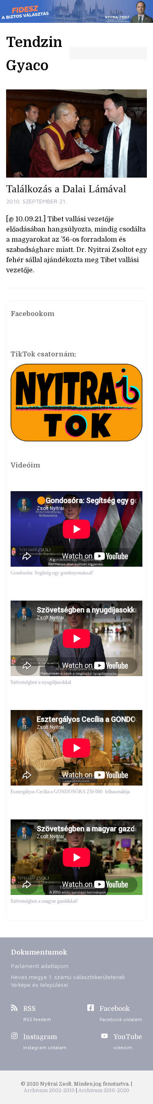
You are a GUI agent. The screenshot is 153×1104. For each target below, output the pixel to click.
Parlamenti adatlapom (40, 965)
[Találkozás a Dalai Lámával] (76, 133)
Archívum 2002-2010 (50, 1090)
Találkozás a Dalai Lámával (66, 189)
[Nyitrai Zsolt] (76, 11)
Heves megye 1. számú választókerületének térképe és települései (68, 980)
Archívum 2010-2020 (103, 1090)
